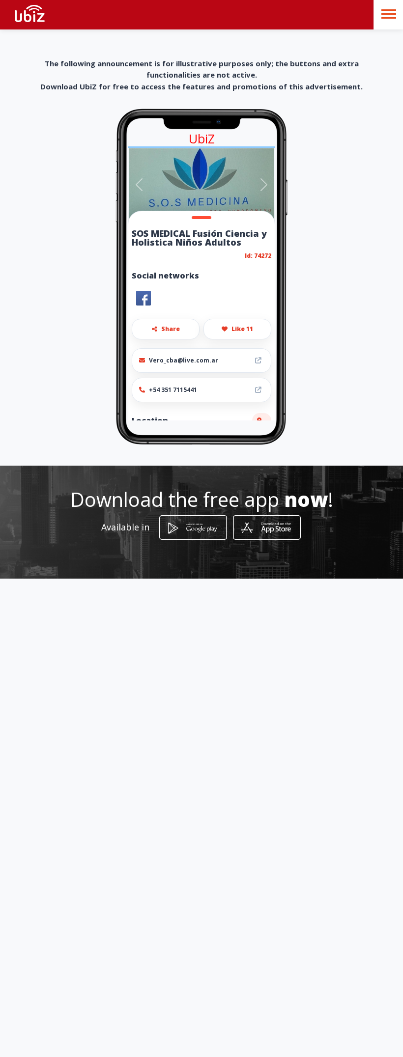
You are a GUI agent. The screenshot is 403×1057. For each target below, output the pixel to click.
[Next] (264, 184)
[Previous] (139, 184)
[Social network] (143, 298)
